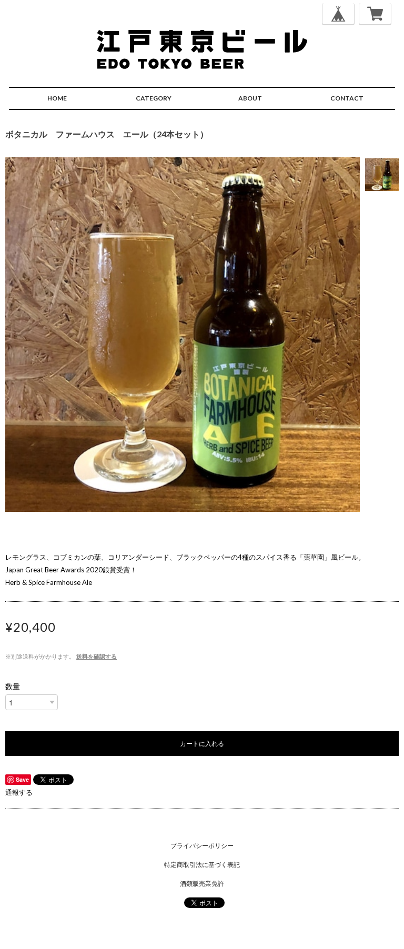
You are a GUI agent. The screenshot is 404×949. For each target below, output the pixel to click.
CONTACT (346, 98)
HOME (57, 98)
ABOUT (250, 98)
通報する (19, 792)
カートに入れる (202, 743)
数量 (12, 686)
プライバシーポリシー (202, 846)
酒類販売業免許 (202, 883)
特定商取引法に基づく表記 (202, 865)
